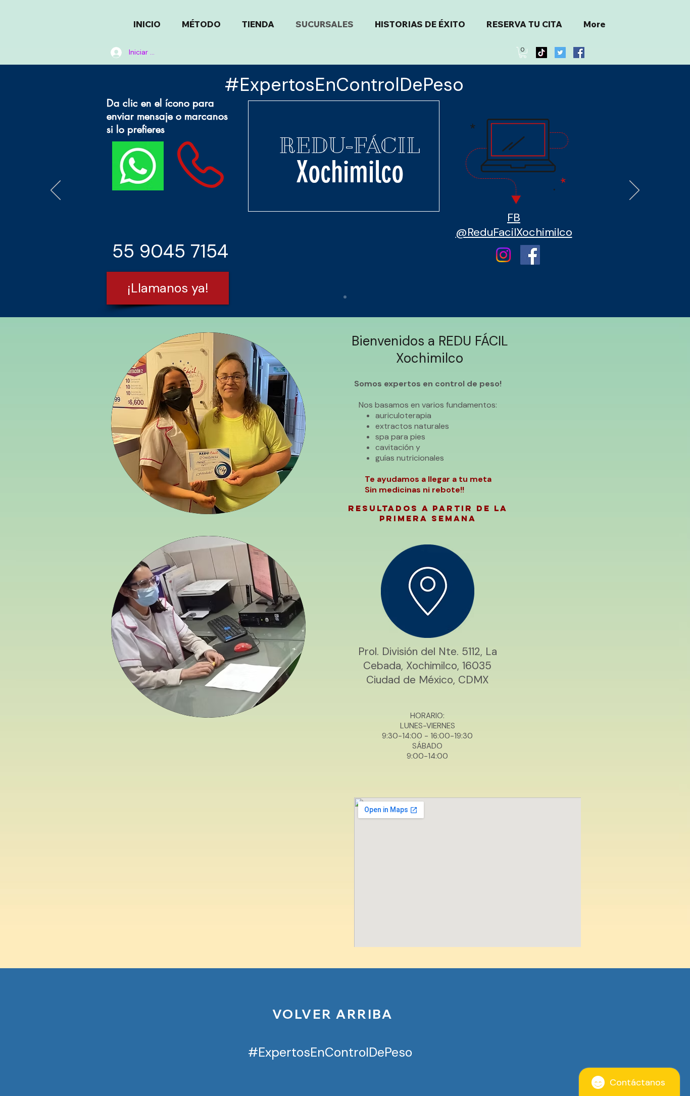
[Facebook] (530, 255)
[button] (522, 52)
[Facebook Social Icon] (578, 52)
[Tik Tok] (541, 52)
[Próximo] (634, 191)
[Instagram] (503, 255)
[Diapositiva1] (345, 296)
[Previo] (56, 191)
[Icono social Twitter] (560, 52)
